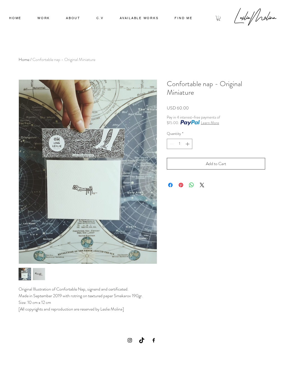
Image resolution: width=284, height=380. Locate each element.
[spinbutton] (180, 144)
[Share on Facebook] (170, 185)
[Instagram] (130, 340)
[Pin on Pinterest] (181, 185)
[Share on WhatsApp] (191, 185)
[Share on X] (202, 185)
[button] (43, 18)
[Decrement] (171, 144)
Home (24, 59)
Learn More (210, 122)
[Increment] (188, 144)
